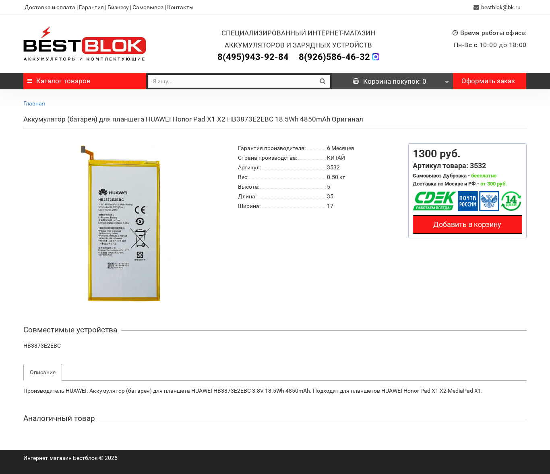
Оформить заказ (488, 81)
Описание (43, 372)
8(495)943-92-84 (253, 57)
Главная (34, 103)
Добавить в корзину (467, 224)
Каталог (63, 81)
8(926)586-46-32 (334, 57)
